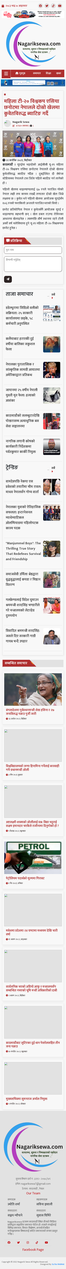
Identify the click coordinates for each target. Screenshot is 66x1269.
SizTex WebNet (58, 1264)
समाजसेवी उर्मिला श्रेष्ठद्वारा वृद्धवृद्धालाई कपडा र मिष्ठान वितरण (23, 579)
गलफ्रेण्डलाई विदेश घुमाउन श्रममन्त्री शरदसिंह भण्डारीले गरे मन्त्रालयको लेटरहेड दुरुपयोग (23, 608)
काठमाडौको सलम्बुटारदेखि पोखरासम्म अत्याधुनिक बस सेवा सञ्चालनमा (22, 421)
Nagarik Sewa (23, 123)
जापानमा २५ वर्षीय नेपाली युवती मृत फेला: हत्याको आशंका (22, 395)
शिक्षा (48, 73)
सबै (53, 294)
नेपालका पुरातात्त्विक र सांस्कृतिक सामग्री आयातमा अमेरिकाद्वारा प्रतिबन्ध (23, 369)
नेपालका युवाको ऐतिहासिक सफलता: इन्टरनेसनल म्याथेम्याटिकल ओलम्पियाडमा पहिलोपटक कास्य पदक (23, 517)
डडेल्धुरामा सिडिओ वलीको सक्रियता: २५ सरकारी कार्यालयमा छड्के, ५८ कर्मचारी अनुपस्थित (22, 316)
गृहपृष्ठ (21, 73)
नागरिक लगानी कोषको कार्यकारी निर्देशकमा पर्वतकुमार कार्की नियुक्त (21, 446)
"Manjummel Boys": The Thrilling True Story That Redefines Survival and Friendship (23, 551)
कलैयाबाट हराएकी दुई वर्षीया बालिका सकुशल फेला (20, 344)
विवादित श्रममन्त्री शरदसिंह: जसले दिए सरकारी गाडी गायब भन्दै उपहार (23, 636)
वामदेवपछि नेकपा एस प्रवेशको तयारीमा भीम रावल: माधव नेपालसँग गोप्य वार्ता (23, 487)
